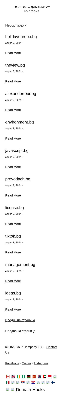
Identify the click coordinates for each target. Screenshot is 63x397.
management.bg (20, 264)
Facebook (12, 363)
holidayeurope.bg (21, 36)
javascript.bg (17, 150)
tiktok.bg (13, 236)
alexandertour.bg (20, 93)
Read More (13, 53)
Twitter (26, 363)
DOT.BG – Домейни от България (31, 9)
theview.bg (15, 65)
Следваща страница (20, 331)
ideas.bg (13, 293)
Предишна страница (20, 320)
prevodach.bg (17, 179)
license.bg (14, 207)
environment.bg (19, 122)
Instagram (41, 363)
